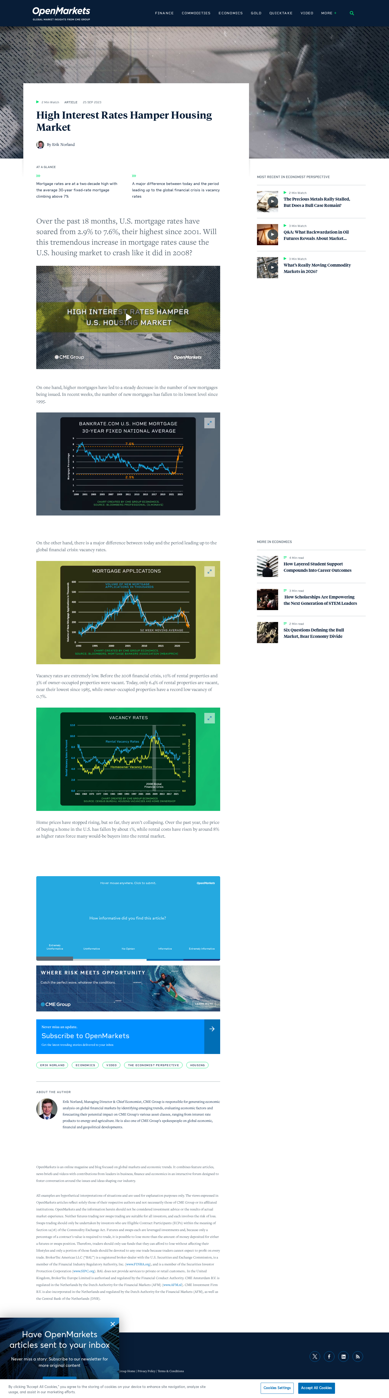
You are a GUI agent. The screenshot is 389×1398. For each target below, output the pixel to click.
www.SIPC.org (83, 1271)
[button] (128, 464)
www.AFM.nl (172, 1285)
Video (307, 13)
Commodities (196, 13)
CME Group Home (123, 1371)
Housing (197, 1065)
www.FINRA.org (138, 1264)
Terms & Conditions (171, 1371)
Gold (256, 13)
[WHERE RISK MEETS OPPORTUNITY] (128, 988)
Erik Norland (52, 1065)
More (327, 13)
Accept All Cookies (316, 1388)
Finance (164, 13)
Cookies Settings (277, 1388)
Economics (231, 13)
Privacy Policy (146, 1371)
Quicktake (281, 13)
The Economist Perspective (153, 1065)
